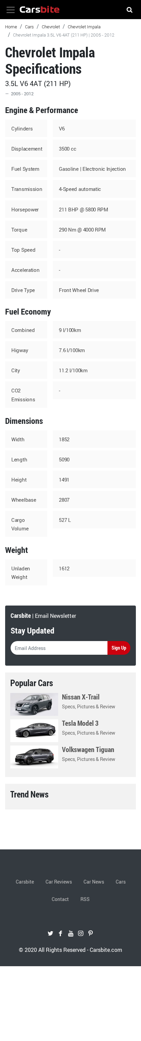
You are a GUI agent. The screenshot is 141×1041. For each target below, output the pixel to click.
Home (11, 27)
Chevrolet (51, 27)
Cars (29, 27)
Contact (60, 899)
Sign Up (119, 647)
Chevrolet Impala (84, 27)
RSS (85, 899)
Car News (94, 881)
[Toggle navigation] (10, 10)
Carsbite (25, 881)
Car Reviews (59, 881)
